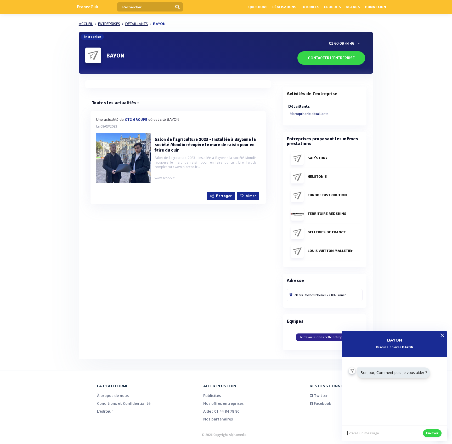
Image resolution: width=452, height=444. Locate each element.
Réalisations (284, 7)
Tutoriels (310, 7)
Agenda (353, 7)
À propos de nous (113, 395)
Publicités (212, 395)
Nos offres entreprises (223, 403)
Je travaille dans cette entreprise (324, 337)
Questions (257, 7)
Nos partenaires (218, 419)
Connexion (375, 7)
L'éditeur (105, 411)
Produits (332, 7)
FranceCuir (88, 7)
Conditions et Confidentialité (123, 403)
